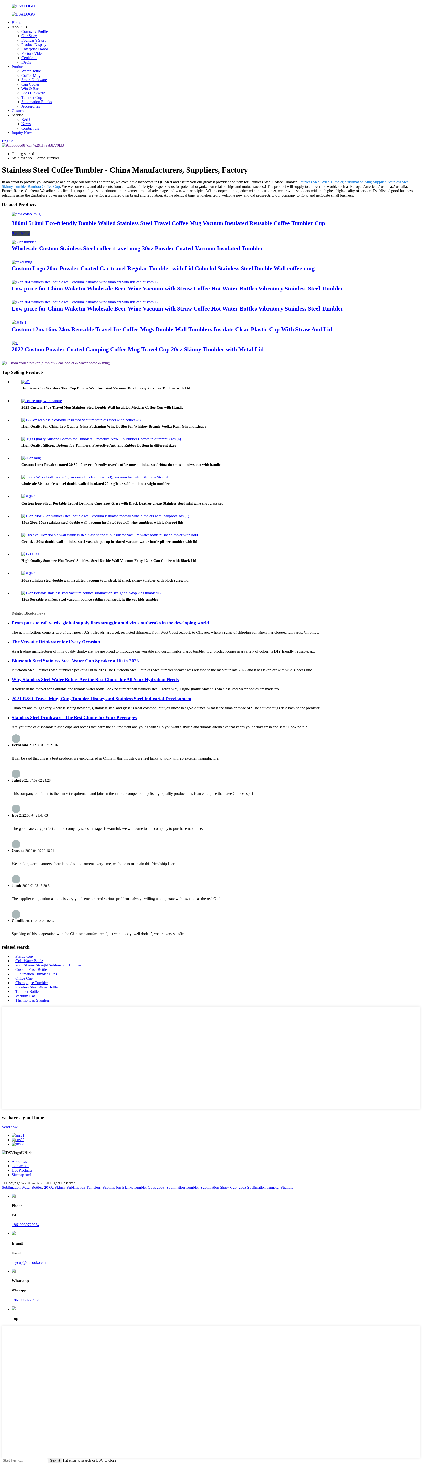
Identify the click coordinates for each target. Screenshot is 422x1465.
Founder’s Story (33, 40)
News (26, 124)
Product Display (33, 45)
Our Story (29, 36)
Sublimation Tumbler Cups (36, 974)
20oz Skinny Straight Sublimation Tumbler (48, 965)
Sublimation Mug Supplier (365, 182)
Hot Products (22, 1170)
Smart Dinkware (34, 80)
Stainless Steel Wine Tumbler (320, 182)
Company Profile (34, 31)
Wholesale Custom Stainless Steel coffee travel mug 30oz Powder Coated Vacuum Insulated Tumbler (137, 248)
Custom (18, 111)
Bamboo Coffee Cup (44, 186)
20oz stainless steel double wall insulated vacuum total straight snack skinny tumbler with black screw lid (104, 580)
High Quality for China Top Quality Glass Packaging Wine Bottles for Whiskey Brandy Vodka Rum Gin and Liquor (113, 426)
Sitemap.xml (21, 1175)
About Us (19, 1161)
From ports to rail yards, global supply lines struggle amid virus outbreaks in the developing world (110, 622)
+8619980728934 (25, 1225)
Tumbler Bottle (27, 991)
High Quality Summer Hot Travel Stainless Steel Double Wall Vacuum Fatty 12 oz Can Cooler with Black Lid (108, 561)
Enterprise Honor (34, 49)
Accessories (30, 106)
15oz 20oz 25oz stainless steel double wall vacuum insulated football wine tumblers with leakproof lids (102, 522)
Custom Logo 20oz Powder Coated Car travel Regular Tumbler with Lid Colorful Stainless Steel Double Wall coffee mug (163, 268)
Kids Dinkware (33, 93)
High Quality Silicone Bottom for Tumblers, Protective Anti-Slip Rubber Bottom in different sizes (98, 445)
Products (18, 67)
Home (16, 23)
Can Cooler (30, 84)
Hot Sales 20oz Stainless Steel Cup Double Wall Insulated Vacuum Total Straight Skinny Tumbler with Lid (105, 388)
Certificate (29, 58)
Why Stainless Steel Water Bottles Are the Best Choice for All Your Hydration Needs (95, 679)
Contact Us (30, 128)
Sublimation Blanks (36, 102)
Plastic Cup (24, 956)
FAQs (26, 62)
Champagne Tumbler (31, 983)
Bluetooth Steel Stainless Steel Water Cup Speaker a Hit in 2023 (75, 660)
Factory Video (32, 53)
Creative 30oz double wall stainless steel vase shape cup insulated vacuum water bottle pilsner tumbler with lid (109, 542)
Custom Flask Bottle (31, 969)
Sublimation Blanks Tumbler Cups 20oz (133, 1187)
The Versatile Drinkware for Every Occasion (56, 641)
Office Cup (24, 978)
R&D (25, 119)
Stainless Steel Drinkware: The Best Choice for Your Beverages (74, 717)
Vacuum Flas (25, 996)
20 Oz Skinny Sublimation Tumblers (72, 1187)
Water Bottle (31, 71)
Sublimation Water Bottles (22, 1187)
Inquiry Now (22, 133)
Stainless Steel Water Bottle (36, 987)
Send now (10, 1127)
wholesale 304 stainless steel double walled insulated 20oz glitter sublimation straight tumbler (95, 484)
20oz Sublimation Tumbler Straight (266, 1187)
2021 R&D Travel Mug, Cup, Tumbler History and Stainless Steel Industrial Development (101, 698)
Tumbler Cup (31, 97)
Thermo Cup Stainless (32, 1000)
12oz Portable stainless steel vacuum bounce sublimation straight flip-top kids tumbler (89, 599)
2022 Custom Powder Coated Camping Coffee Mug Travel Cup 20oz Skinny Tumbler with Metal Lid (138, 349)
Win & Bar (29, 89)
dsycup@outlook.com (29, 1262)
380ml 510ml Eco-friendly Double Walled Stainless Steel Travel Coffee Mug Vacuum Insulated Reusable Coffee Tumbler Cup (168, 223)
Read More (21, 234)
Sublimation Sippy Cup (218, 1187)
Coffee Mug (30, 75)
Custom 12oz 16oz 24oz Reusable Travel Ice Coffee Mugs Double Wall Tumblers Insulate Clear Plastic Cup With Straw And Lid (172, 329)
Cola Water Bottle (29, 961)
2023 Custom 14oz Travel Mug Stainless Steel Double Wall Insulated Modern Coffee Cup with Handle (102, 407)
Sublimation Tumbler (182, 1187)
